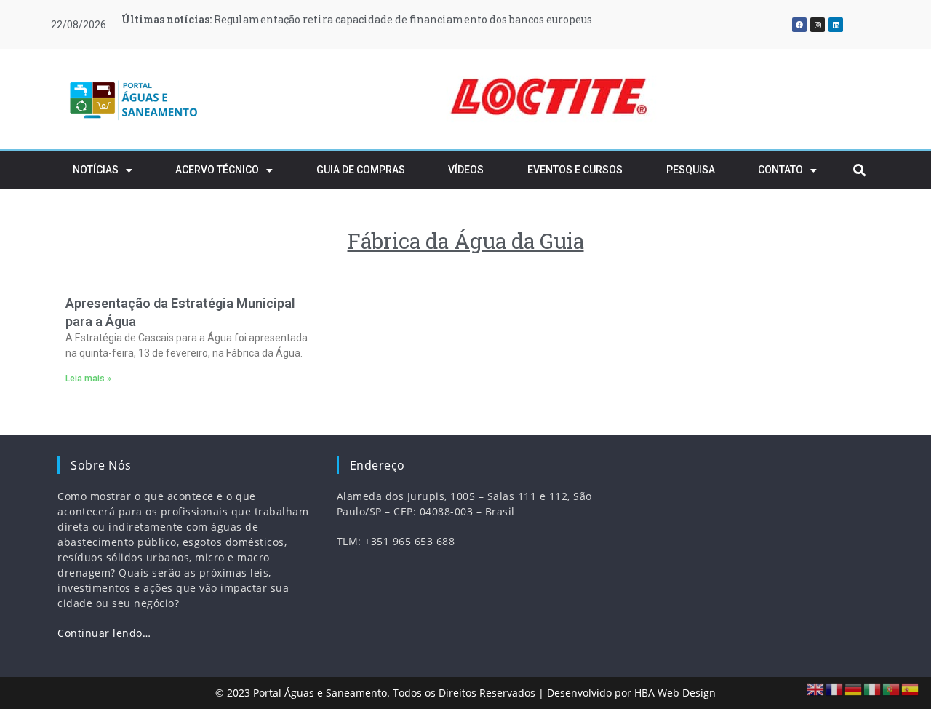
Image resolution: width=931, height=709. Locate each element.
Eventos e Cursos (575, 169)
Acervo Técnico (217, 169)
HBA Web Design (675, 693)
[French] (835, 688)
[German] (853, 688)
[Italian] (872, 688)
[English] (816, 688)
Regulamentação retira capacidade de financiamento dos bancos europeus (356, 19)
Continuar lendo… (104, 633)
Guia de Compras (360, 169)
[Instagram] (817, 24)
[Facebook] (799, 24)
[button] (301, 100)
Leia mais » (88, 378)
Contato (780, 169)
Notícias (96, 169)
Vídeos (466, 169)
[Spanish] (910, 688)
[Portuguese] (891, 688)
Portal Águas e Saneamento (320, 693)
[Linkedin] (835, 24)
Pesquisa (690, 169)
